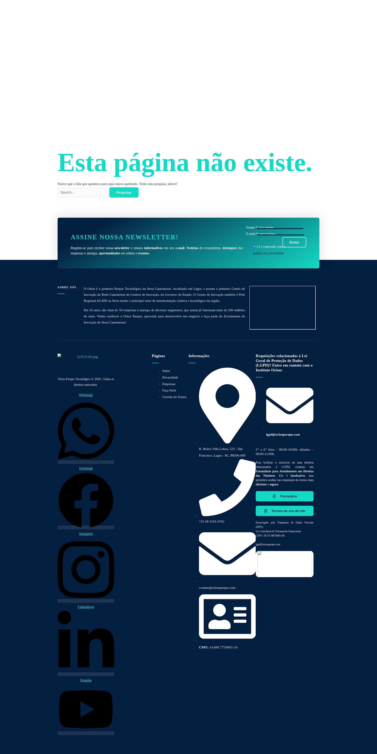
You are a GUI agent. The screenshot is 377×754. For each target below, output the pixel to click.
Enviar (294, 242)
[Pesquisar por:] (83, 192)
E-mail (252, 234)
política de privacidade (268, 253)
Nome (251, 227)
